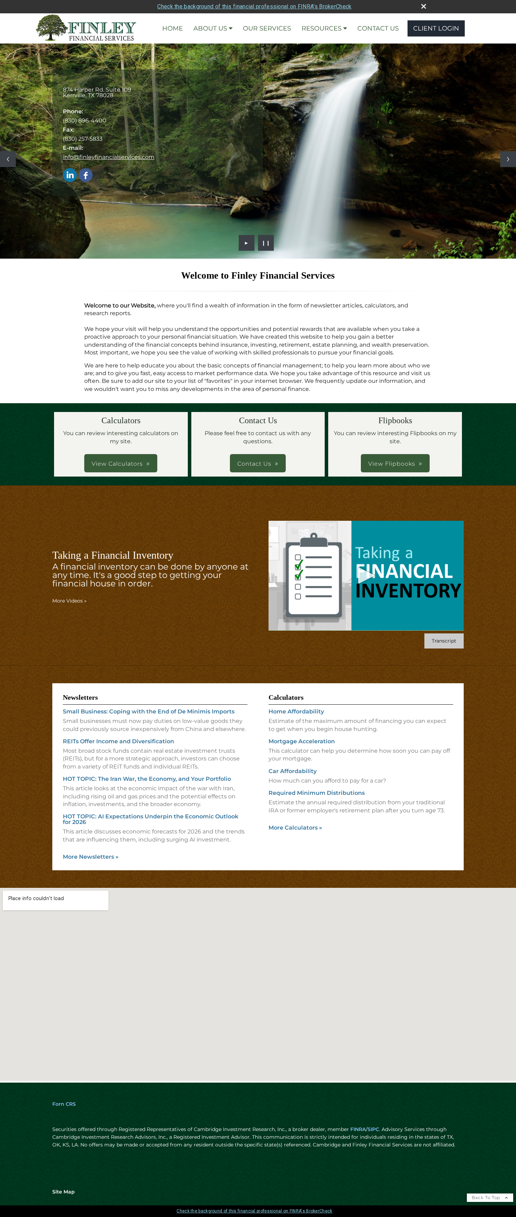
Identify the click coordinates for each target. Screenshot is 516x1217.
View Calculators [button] (117, 463)
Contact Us (378, 28)
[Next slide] (508, 159)
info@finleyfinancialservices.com (108, 157)
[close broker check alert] (423, 6)
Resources (322, 28)
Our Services (267, 28)
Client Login (436, 28)
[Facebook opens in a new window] (86, 175)
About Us (210, 28)
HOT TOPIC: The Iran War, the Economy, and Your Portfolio (147, 779)
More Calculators (295, 827)
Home (172, 28)
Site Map (63, 1192)
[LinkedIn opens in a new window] (70, 175)
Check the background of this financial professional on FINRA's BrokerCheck (254, 6)
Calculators (286, 697)
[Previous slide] (8, 159)
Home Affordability (296, 711)
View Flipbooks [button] (391, 463)
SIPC (373, 1129)
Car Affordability (293, 771)
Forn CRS (64, 1104)
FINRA (358, 1129)
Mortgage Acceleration (302, 741)
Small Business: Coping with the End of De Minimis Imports (148, 711)
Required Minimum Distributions (317, 793)
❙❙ (266, 243)
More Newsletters (91, 856)
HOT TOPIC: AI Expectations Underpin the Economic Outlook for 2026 (150, 819)
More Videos (69, 600)
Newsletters (80, 697)
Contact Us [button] (254, 463)
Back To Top (487, 1197)
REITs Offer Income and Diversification (118, 741)
